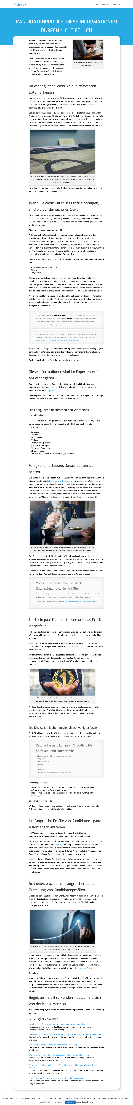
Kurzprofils (50, 390)
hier (56, 322)
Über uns (116, 4)
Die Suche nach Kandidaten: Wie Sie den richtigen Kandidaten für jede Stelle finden (65, 1034)
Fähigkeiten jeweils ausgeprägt (60, 481)
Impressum (106, 4)
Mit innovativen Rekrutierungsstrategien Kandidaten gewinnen (56, 1078)
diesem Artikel (86, 968)
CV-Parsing (58, 844)
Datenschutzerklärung (84, 1102)
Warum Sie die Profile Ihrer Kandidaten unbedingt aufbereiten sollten (59, 1055)
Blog (98, 4)
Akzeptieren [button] (70, 1102)
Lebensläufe (93, 841)
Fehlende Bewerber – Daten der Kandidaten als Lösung (53, 1044)
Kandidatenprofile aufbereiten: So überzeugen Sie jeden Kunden (57, 341)
